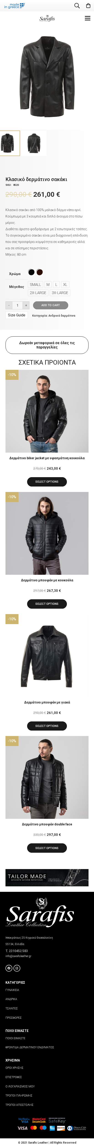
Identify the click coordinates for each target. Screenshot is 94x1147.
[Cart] (88, 5)
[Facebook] (8, 968)
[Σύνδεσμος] (47, 18)
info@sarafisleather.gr (18, 956)
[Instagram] (16, 968)
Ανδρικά (11, 999)
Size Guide (16, 315)
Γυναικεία (12, 990)
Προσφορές (13, 1017)
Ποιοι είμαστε (15, 1038)
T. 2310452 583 (16, 951)
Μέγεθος (16, 287)
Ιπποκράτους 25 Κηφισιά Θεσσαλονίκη (29, 937)
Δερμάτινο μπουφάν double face (47, 824)
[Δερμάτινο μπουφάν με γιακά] (47, 655)
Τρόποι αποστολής (19, 1105)
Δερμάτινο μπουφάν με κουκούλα (47, 580)
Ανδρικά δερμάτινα (61, 315)
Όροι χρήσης (14, 1067)
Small (35, 284)
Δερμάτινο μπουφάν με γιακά (47, 702)
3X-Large (60, 293)
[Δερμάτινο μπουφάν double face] (47, 777)
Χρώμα (15, 274)
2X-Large (38, 293)
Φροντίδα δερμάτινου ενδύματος (29, 1047)
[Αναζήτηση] (77, 5)
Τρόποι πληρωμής (18, 1095)
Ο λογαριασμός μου (20, 1086)
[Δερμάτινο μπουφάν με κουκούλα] (47, 533)
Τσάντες (11, 1008)
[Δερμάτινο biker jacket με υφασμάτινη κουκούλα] (47, 411)
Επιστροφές (13, 1077)
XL (65, 284)
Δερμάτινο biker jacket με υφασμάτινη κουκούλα (47, 458)
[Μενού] (87, 18)
